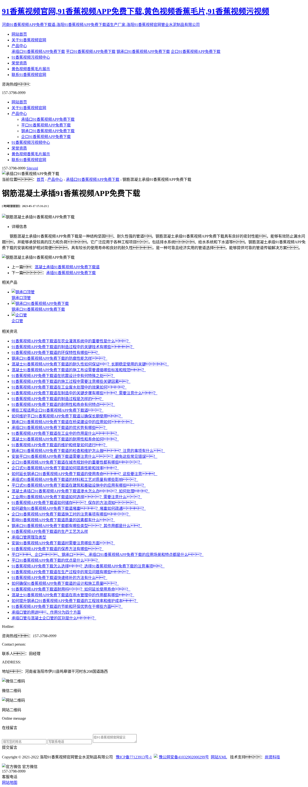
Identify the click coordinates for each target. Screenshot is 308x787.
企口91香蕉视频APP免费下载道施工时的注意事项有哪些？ (71, 514)
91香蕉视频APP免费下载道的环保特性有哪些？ (56, 353)
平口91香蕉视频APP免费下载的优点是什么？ (56, 560)
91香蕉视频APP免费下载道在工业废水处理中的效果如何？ (69, 387)
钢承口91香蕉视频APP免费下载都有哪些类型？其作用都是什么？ (77, 526)
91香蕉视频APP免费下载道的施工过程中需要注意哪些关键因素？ (71, 381)
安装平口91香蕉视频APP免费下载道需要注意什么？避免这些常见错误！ (84, 456)
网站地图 (9, 783)
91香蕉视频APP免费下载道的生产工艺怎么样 (50, 531)
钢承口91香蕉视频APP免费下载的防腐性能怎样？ (59, 358)
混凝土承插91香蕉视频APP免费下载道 (67, 267)
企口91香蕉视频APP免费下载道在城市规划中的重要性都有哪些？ (77, 462)
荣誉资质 (19, 63)
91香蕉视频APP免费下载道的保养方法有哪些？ (57, 549)
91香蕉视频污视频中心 (31, 57)
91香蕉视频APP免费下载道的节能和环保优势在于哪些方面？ (67, 606)
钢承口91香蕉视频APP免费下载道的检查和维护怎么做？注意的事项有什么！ (88, 451)
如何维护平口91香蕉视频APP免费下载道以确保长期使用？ (67, 416)
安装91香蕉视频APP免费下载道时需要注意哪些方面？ (63, 543)
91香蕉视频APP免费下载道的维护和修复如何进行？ (59, 445)
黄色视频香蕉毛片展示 (31, 69)
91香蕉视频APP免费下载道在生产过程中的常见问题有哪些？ (71, 572)
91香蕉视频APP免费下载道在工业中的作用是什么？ (65, 433)
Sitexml (32, 168)
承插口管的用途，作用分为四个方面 (46, 612)
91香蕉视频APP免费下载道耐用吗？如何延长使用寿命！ (71, 589)
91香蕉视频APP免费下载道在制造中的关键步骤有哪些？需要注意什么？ (84, 393)
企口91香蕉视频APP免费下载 (195, 52)
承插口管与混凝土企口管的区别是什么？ (54, 618)
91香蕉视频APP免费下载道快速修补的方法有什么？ (59, 578)
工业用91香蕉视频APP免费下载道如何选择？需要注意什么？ (77, 497)
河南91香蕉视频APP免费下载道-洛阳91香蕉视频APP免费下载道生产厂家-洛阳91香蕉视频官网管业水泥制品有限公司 (101, 25)
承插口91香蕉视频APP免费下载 (38, 52)
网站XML (219, 757)
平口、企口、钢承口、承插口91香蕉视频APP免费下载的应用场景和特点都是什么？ (108, 555)
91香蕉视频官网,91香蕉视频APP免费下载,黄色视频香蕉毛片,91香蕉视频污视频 (135, 11)
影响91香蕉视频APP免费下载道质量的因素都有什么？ (63, 520)
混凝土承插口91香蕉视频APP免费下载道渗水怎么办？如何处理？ (81, 491)
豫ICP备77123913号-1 (134, 757)
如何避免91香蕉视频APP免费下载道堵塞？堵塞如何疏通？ (79, 508)
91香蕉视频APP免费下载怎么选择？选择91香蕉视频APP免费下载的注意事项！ (88, 566)
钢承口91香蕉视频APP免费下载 (143, 52)
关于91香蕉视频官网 (29, 40)
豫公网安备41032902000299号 (184, 757)
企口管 (17, 321)
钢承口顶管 (21, 298)
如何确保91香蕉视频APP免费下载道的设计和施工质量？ (65, 583)
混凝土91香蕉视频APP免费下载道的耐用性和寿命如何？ (65, 439)
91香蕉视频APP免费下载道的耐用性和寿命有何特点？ (63, 405)
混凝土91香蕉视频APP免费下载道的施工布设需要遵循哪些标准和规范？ (79, 370)
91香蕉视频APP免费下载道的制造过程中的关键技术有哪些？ (73, 347)
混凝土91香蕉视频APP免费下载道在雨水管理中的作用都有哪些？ (73, 595)
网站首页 (19, 34)
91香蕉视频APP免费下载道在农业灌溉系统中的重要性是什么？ (71, 341)
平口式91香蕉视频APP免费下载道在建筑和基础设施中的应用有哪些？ (79, 485)
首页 (40, 179)
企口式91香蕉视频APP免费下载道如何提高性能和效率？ (65, 468)
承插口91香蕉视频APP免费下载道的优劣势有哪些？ (59, 428)
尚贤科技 (272, 757)
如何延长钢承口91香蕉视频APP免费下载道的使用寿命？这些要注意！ (84, 474)
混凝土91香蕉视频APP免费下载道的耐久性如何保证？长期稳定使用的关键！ (90, 364)
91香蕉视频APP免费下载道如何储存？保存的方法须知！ (75, 503)
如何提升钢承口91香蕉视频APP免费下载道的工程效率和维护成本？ (75, 601)
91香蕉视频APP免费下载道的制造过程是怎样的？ (57, 399)
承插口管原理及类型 (29, 537)
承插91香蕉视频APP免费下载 (71, 273)
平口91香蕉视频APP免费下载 (91, 52)
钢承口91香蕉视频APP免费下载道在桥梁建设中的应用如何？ (73, 422)
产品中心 (19, 46)
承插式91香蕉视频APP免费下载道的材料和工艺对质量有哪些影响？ (75, 480)
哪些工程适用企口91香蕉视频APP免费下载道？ (57, 410)
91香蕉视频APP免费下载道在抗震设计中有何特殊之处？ (63, 376)
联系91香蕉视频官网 (29, 75)
